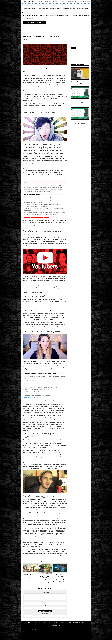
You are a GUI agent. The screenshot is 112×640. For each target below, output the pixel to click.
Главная (24, 1)
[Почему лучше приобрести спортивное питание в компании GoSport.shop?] (45, 568)
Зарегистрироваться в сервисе (32, 397)
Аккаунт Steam (39, 1)
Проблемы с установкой (58, 1)
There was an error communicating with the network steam (80, 102)
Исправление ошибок (83, 1)
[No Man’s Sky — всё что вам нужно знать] (30, 567)
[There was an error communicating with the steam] (80, 113)
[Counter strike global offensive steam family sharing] (80, 73)
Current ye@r (45, 613)
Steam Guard (48, 1)
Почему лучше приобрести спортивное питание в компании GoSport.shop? (44, 579)
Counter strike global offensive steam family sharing (79, 82)
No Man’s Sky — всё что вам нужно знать (29, 576)
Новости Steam (31, 1)
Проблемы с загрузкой (71, 1)
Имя (34, 601)
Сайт (45, 605)
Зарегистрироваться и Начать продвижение (36, 217)
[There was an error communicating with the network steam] (80, 92)
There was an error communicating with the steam (79, 122)
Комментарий (45, 592)
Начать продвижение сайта (34, 22)
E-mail (55, 601)
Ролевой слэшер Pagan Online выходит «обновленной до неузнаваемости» (59, 578)
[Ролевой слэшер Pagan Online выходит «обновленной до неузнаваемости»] (59, 568)
